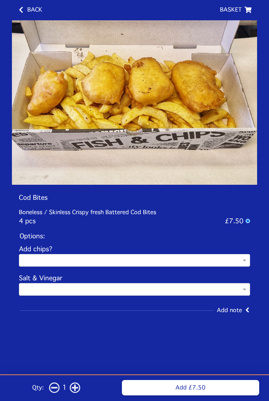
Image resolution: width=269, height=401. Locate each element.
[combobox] (134, 261)
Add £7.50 (190, 387)
